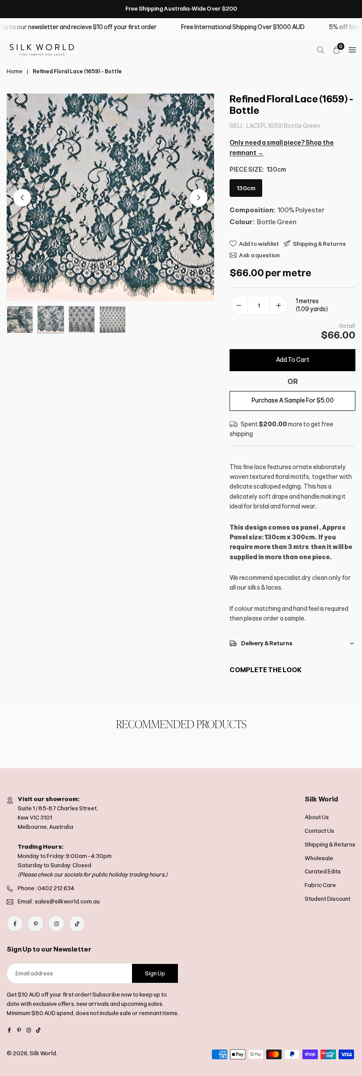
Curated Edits (323, 871)
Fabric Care (320, 885)
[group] (110, 197)
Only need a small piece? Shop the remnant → (282, 147)
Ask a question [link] (259, 255)
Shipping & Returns (330, 844)
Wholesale (319, 858)
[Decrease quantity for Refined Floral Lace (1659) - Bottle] (239, 305)
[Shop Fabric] (352, 50)
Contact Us (319, 831)
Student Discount (328, 898)
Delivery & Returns (266, 643)
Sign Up (155, 973)
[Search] (320, 50)
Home (15, 71)
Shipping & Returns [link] (319, 244)
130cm (246, 188)
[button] (198, 198)
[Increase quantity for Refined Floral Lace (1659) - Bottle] (278, 305)
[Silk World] (42, 49)
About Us (317, 817)
